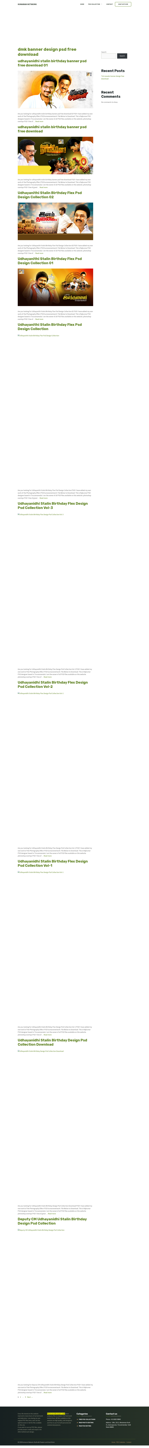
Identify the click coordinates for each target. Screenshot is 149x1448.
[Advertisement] (74, 23)
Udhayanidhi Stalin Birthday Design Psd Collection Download (52, 1042)
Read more (39, 121)
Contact (109, 4)
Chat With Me (123, 4)
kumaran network (27, 4)
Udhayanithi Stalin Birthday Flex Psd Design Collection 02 (50, 195)
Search (103, 52)
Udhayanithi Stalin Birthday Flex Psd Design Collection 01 (50, 261)
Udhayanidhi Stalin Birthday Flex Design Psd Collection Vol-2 (53, 684)
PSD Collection (94, 4)
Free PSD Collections (87, 1419)
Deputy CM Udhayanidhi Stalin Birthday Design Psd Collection (52, 1221)
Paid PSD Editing (85, 1426)
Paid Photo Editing (86, 1422)
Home (82, 4)
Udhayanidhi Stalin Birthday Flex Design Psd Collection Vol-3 (53, 505)
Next (30, 1397)
